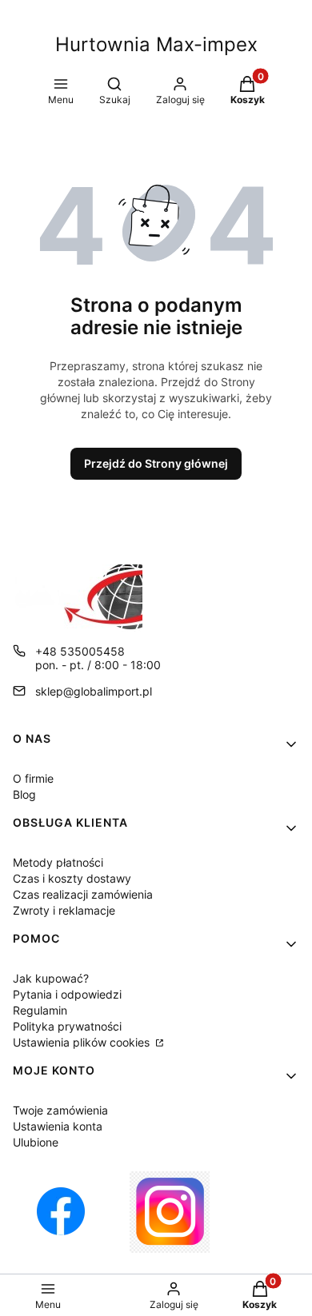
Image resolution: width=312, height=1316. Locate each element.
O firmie (33, 778)
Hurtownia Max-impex (156, 44)
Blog (24, 794)
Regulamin (40, 1010)
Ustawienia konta (57, 1126)
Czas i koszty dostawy (72, 878)
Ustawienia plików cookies (83, 1042)
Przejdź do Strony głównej (156, 463)
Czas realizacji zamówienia (83, 894)
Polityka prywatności (67, 1026)
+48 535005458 (80, 651)
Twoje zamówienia (60, 1110)
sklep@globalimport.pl (93, 691)
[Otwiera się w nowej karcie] (61, 1212)
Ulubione (35, 1142)
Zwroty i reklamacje (64, 910)
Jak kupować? (51, 978)
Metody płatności (58, 862)
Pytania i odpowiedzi (67, 994)
